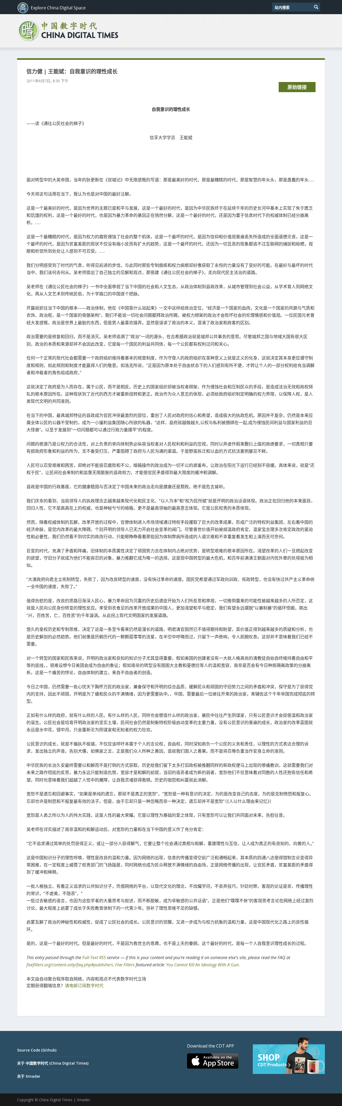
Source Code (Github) (36, 1050)
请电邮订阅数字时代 (84, 985)
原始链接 (297, 87)
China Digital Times (55, 1099)
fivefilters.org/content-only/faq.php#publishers (69, 965)
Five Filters (125, 965)
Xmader (83, 1099)
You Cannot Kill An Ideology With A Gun (202, 965)
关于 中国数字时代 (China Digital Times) (52, 1063)
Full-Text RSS (94, 957)
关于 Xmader (28, 1076)
